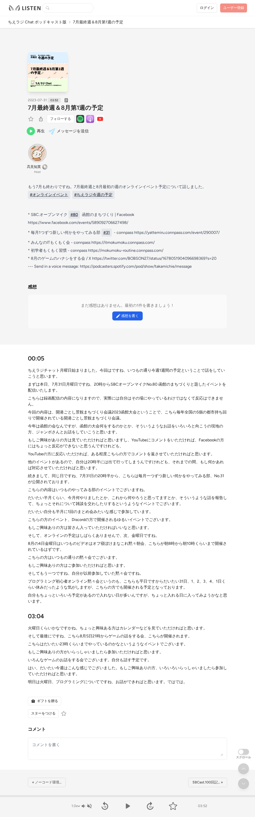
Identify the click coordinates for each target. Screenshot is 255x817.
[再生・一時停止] (127, 806)
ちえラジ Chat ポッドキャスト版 (37, 22)
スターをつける (43, 713)
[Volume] (86, 806)
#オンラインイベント (49, 194)
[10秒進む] (150, 806)
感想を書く (130, 316)
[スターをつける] (31, 119)
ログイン (207, 8)
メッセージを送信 (73, 131)
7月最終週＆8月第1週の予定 (65, 107)
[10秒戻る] (104, 806)
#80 (74, 214)
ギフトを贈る (47, 701)
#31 (106, 232)
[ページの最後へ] (243, 783)
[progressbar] (127, 796)
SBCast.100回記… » (207, 782)
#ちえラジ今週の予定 (93, 194)
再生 (41, 131)
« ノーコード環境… (47, 782)
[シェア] (41, 119)
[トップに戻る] (243, 768)
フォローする (60, 119)
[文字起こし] (66, 100)
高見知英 (34, 167)
